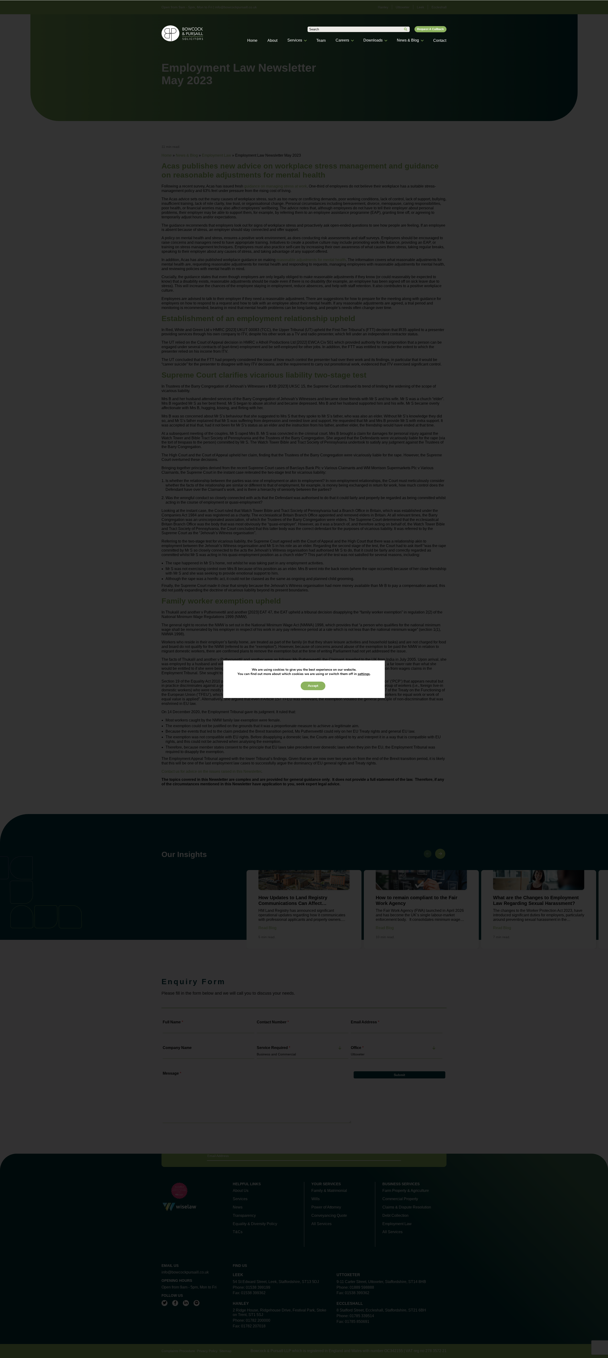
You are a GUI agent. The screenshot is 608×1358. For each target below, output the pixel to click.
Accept (313, 686)
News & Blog (408, 40)
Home (252, 40)
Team (321, 40)
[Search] (405, 29)
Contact (439, 40)
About (272, 40)
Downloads (373, 40)
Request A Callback (430, 29)
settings (364, 674)
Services (294, 40)
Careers (342, 40)
